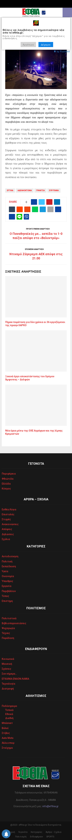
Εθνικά (9, 714)
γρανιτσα (40, 190)
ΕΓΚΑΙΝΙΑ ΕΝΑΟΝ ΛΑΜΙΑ (15, 678)
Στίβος (6, 733)
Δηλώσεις (8, 534)
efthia (10, 190)
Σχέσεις (6, 668)
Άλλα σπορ (8, 742)
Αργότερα (28, 44)
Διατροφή (8, 688)
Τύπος (5, 596)
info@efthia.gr (50, 806)
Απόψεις (7, 529)
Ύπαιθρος (7, 581)
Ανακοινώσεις (10, 524)
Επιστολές (8, 514)
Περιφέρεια (9, 473)
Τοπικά (9, 710)
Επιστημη (7, 601)
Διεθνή (9, 718)
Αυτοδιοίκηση (10, 556)
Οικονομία (8, 576)
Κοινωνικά (8, 659)
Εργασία (6, 586)
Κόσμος (6, 488)
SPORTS (50, 836)
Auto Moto (7, 738)
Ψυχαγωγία (8, 628)
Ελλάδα (6, 483)
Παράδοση (8, 638)
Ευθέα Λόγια (9, 509)
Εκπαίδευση (9, 566)
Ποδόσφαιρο (9, 706)
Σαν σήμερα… (9, 673)
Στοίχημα (7, 747)
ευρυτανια (54, 190)
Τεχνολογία (8, 683)
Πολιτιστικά (9, 618)
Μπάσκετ (7, 723)
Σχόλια (6, 539)
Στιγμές (6, 519)
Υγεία (5, 571)
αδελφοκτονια (25, 190)
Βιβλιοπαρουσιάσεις (14, 623)
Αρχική (11, 832)
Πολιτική (7, 561)
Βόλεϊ (5, 728)
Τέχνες (6, 633)
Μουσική (7, 663)
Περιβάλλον (9, 591)
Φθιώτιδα (7, 478)
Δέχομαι (46, 44)
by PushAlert (63, 51)
